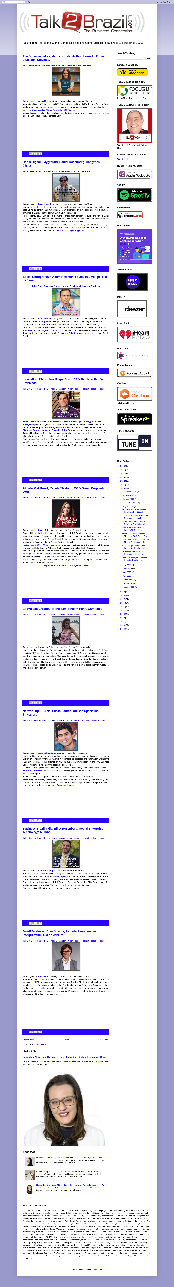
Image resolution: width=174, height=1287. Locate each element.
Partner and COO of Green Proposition (42, 545)
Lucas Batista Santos (48, 753)
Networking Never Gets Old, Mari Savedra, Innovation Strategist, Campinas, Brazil (64, 1057)
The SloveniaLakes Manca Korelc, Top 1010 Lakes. (51, 110)
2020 (122, 488)
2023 (122, 477)
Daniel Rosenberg (46, 204)
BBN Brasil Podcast (33, 770)
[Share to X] (35, 153)
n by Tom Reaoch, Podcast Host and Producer (85, 389)
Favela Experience (61, 876)
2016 (122, 603)
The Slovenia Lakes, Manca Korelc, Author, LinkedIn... (134, 511)
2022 (122, 481)
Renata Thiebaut (45, 530)
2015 (122, 607)
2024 (122, 473)
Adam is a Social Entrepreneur (37, 321)
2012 (122, 618)
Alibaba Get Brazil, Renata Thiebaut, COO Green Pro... (135, 535)
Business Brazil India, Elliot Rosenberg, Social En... (133, 553)
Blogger (98, 1269)
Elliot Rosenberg (45, 870)
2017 (122, 599)
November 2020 (130, 495)
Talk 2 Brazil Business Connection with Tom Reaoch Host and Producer (57, 65)
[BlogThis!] (32, 153)
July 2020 (127, 565)
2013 (122, 614)
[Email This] (30, 153)
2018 (122, 595)
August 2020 (128, 506)
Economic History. (65, 785)
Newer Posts (28, 1040)
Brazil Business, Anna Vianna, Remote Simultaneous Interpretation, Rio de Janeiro (60, 933)
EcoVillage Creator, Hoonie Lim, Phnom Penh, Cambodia (62, 608)
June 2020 (127, 568)
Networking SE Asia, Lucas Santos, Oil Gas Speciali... (134, 547)
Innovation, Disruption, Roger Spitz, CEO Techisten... (134, 529)
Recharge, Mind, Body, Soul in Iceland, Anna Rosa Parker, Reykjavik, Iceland (69, 1158)
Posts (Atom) (40, 1044)
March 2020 (128, 580)
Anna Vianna (43, 976)
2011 (122, 621)
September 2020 (130, 503)
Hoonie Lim (43, 647)
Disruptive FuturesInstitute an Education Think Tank (47, 430)
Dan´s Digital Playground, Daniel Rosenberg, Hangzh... (136, 517)
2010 (122, 625)
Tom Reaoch (122, 159)
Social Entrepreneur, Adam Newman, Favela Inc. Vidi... (135, 523)
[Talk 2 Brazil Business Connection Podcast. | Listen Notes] (130, 219)
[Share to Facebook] (38, 153)
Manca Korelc (44, 101)
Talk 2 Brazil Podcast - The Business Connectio (44, 389)
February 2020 (129, 583)
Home (66, 1040)
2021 (122, 485)
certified (83, 979)
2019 (122, 592)
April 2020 (127, 576)
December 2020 (130, 492)
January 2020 (129, 587)
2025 (122, 470)
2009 (122, 629)
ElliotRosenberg (76, 333)
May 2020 (127, 572)
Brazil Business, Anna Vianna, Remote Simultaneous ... (135, 559)
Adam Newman (45, 318)
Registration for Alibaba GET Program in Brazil (66, 565)
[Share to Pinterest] (40, 153)
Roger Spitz (28, 421)
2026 (122, 466)
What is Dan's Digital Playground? (71, 231)
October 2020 (129, 499)
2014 (122, 610)
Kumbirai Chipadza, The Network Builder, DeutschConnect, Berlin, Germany (69, 1171)
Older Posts (103, 1040)
